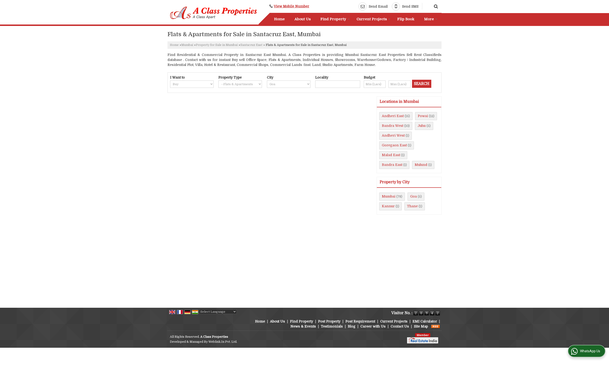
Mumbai (187, 45)
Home (279, 19)
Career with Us (373, 326)
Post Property (329, 321)
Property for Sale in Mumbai (217, 45)
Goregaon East (394, 145)
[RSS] (435, 326)
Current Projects (372, 19)
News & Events (303, 326)
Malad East (391, 155)
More (429, 19)
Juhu (421, 126)
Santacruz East (251, 45)
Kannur (388, 206)
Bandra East (392, 165)
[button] (291, 6)
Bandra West (392, 126)
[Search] (435, 6)
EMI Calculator (425, 321)
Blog (351, 326)
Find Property (333, 19)
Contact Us (400, 326)
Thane (412, 206)
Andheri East (393, 116)
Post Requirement (360, 321)
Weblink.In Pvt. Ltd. (222, 341)
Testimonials (332, 326)
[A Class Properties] (214, 13)
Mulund (421, 165)
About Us (303, 19)
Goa (413, 196)
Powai (423, 116)
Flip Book (405, 19)
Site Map (421, 326)
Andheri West (393, 135)
